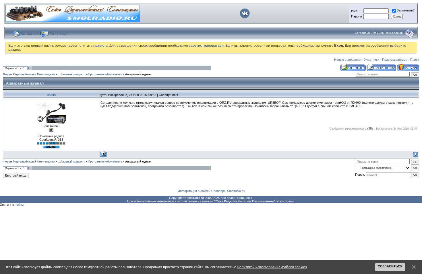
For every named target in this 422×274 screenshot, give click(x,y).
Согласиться (390, 266)
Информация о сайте (193, 191)
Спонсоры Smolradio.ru (228, 191)
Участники (371, 59)
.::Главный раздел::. (71, 74)
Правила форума (394, 59)
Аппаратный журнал (138, 74)
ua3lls (51, 95)
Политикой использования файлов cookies (272, 267)
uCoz (20, 204)
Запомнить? (406, 10)
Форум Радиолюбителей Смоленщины (29, 74)
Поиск (414, 59)
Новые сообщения (347, 59)
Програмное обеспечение (105, 74)
